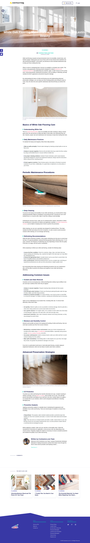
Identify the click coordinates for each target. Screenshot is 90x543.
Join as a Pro (36, 524)
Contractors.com (66, 540)
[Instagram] (75, 524)
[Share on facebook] (1, 50)
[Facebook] (72, 524)
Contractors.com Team (46, 53)
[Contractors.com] (17, 3)
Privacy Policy (53, 524)
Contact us (35, 528)
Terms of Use (53, 535)
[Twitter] (68, 524)
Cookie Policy (53, 526)
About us (35, 526)
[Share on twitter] (1, 54)
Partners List (53, 536)
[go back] (2, 10)
